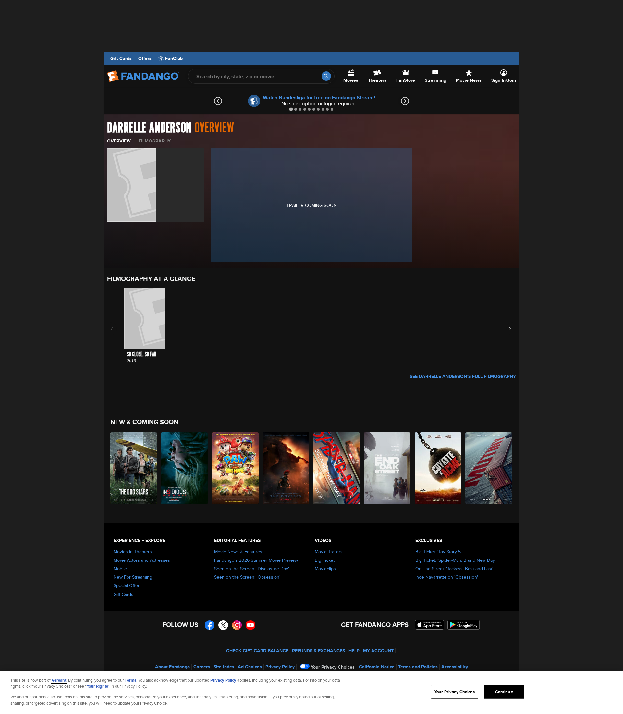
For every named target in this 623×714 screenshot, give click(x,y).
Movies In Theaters (133, 551)
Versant (59, 680)
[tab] (291, 109)
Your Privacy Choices (333, 667)
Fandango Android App (463, 625)
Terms (130, 680)
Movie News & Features (238, 551)
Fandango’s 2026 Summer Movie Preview (256, 560)
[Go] (326, 76)
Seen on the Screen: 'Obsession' (247, 577)
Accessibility (454, 666)
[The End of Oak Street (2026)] (387, 468)
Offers (145, 58)
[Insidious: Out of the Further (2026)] (184, 468)
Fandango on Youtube (250, 625)
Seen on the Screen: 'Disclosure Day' (251, 568)
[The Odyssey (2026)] (286, 468)
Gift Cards (121, 58)
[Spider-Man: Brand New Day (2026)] (336, 468)
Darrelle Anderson (149, 128)
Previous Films (117, 329)
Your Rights (97, 686)
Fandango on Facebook (209, 625)
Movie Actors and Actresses (142, 560)
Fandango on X (223, 625)
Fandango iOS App (429, 625)
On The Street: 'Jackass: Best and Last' (454, 568)
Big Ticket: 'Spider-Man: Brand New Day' (455, 560)
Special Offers (128, 585)
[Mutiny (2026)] (489, 468)
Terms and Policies (418, 666)
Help (354, 650)
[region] (311, 692)
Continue (504, 692)
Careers (201, 666)
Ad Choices (250, 666)
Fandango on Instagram (237, 625)
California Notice (377, 666)
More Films (506, 329)
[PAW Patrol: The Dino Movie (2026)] (235, 468)
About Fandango (172, 666)
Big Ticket (325, 560)
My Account (378, 650)
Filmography (155, 141)
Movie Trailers (329, 551)
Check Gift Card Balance (257, 650)
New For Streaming (133, 577)
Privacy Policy (280, 666)
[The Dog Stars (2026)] (134, 468)
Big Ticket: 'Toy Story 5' (438, 551)
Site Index (224, 666)
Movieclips (325, 568)
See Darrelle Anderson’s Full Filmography (463, 376)
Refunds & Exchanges (318, 650)
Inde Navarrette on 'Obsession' (446, 577)
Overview (119, 141)
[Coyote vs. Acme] (438, 468)
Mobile (120, 568)
